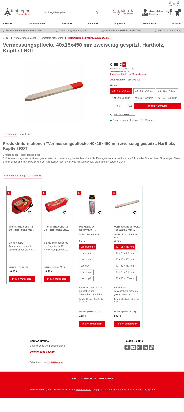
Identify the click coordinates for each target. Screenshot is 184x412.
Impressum (106, 378)
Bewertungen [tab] (25, 134)
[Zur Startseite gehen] (17, 12)
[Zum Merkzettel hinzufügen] (29, 213)
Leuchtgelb (86, 278)
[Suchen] (97, 12)
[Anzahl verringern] (113, 106)
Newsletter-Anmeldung (169, 30)
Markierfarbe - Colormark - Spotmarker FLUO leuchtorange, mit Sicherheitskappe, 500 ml (90, 228)
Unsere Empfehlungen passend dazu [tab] (23, 175)
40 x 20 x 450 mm (144, 91)
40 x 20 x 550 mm (167, 91)
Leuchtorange (88, 247)
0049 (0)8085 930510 (42, 351)
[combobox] (68, 12)
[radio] (87, 246)
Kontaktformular (55, 362)
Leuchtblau (86, 272)
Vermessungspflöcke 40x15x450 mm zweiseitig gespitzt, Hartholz (127, 228)
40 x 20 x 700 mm (121, 98)
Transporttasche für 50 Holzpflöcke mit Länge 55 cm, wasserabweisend (21, 228)
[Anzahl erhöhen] (124, 106)
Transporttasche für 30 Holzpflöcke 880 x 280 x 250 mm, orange (56, 228)
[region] (53, 92)
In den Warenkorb (157, 106)
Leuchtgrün (86, 253)
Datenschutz (87, 378)
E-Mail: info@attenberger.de (72, 30)
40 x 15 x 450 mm (121, 91)
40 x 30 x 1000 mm (167, 98)
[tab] (10, 134)
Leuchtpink (86, 259)
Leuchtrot (85, 266)
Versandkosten (83, 389)
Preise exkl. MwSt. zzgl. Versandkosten (128, 74)
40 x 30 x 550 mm (144, 98)
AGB (73, 378)
